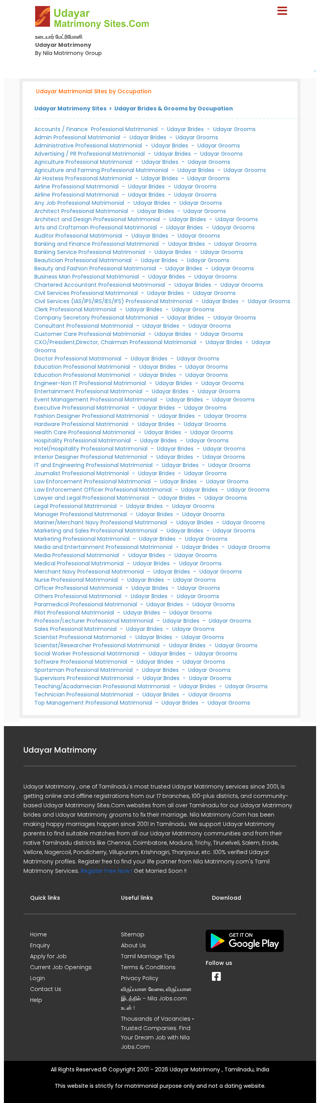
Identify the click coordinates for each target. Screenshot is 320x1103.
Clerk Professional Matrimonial (76, 309)
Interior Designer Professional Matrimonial (91, 457)
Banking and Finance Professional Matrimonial (97, 244)
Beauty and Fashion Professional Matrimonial (96, 268)
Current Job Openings (61, 967)
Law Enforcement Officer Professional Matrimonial (103, 490)
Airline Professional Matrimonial (77, 186)
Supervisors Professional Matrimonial (84, 678)
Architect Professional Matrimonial (82, 211)
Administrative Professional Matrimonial (89, 145)
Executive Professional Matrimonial (82, 408)
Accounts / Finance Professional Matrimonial (96, 129)
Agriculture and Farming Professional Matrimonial (102, 170)
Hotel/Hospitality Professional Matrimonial (91, 449)
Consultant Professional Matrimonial (84, 326)
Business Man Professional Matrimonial (87, 277)
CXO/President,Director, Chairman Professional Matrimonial (116, 342)
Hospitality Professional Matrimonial (83, 440)
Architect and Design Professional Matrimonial (98, 219)
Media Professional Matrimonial (77, 555)
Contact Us (45, 989)
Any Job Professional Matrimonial (80, 203)
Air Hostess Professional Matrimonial (83, 178)
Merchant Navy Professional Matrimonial (90, 571)
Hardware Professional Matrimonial (82, 424)
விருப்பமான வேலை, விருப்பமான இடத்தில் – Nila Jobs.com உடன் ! (156, 998)
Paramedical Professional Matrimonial (86, 604)
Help (36, 1000)
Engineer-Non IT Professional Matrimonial (91, 383)
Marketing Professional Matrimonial (82, 539)
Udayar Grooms (234, 129)
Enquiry (40, 945)
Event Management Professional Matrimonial (96, 399)
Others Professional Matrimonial (78, 596)
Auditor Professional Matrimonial (79, 236)
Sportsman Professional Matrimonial (84, 670)
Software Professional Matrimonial (81, 662)
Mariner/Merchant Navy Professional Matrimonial (101, 522)
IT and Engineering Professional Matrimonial (94, 465)
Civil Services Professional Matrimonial (86, 293)
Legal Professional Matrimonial (76, 506)
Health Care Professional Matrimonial (85, 432)
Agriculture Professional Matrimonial (84, 162)
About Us (133, 945)
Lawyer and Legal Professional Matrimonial (92, 498)
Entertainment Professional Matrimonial (89, 391)
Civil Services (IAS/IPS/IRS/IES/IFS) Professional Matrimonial (114, 301)
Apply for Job (48, 956)
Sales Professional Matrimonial (76, 629)
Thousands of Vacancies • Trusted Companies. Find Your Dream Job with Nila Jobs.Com (157, 1033)
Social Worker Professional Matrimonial (87, 653)
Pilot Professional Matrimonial (75, 612)
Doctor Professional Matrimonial (78, 358)
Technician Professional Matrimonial (84, 694)
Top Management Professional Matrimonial (94, 703)
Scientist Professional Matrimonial (81, 637)
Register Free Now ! (106, 871)
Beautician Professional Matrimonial (83, 260)
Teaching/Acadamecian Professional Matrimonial (102, 686)
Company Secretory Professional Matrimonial (97, 317)
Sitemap (132, 934)
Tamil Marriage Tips (148, 956)
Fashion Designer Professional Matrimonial (92, 416)
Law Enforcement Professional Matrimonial (93, 481)
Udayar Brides (185, 129)
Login (37, 978)
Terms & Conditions (148, 967)
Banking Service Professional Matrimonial (90, 252)
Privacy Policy (139, 978)
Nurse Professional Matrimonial (76, 580)
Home (38, 934)
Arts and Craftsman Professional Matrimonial (96, 227)
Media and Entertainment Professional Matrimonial (104, 547)
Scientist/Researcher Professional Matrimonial (97, 645)
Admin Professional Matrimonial (77, 137)
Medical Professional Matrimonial (79, 563)
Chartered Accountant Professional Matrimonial (100, 285)
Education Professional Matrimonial (83, 367)
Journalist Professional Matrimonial (82, 473)
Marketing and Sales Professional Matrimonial (96, 531)
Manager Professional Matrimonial (81, 514)
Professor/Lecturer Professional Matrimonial (94, 621)
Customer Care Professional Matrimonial (90, 334)
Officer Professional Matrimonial (79, 588)
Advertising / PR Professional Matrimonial (90, 154)
